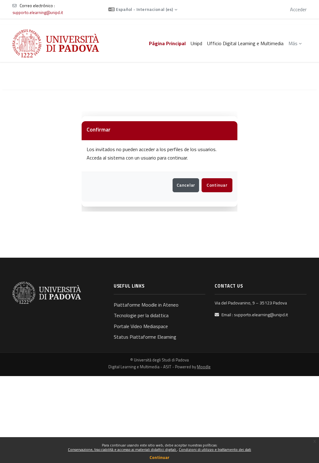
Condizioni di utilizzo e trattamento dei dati (215, 449)
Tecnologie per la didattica (141, 315)
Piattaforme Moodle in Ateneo (146, 304)
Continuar (159, 457)
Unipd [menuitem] (196, 43)
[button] (143, 9)
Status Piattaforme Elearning (145, 337)
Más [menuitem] (293, 43)
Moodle (204, 367)
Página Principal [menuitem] (167, 43)
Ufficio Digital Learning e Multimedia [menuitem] (245, 43)
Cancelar (186, 185)
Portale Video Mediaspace (141, 326)
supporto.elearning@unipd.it (37, 12)
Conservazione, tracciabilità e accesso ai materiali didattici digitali (122, 449)
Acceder (298, 9)
